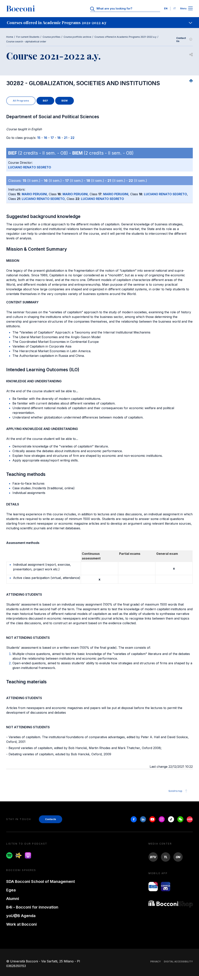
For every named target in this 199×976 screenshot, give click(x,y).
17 (52, 138)
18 (59, 138)
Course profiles (51, 36)
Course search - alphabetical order (26, 41)
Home (9, 36)
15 (38, 138)
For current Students (27, 36)
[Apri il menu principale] (190, 8)
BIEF (45, 100)
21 (65, 138)
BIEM (64, 100)
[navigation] (99, 22)
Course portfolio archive (77, 36)
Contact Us (181, 40)
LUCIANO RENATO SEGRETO (29, 167)
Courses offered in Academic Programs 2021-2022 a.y (125, 36)
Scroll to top (175, 791)
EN (166, 8)
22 (72, 138)
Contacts (50, 819)
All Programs (21, 100)
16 (45, 138)
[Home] (20, 8)
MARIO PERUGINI (34, 194)
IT (175, 8)
